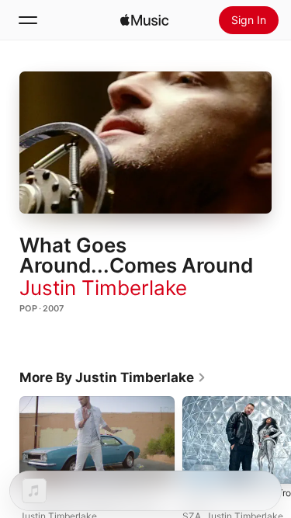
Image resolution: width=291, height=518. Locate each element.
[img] (144, 20)
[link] (112, 377)
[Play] (146, 142)
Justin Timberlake (103, 288)
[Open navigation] (28, 20)
